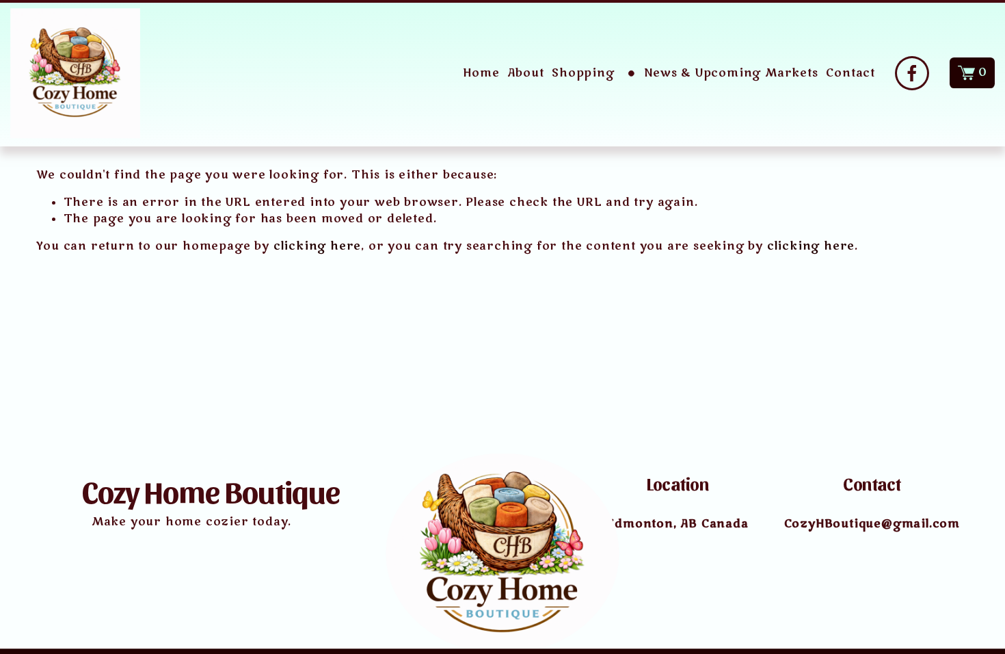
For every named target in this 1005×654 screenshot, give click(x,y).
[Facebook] (912, 73)
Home (481, 73)
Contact (850, 73)
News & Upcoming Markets (731, 73)
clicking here (317, 246)
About (525, 73)
